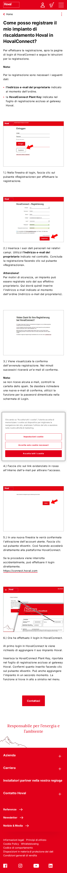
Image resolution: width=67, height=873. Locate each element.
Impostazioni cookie (34, 437)
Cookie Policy (11, 843)
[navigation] (61, 5)
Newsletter (10, 817)
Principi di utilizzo (36, 839)
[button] (33, 700)
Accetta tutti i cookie (33, 453)
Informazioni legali (13, 839)
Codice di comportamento (18, 847)
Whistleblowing (30, 843)
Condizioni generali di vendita (20, 855)
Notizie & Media (13, 825)
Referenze (10, 809)
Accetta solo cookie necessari (33, 445)
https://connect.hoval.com (20, 570)
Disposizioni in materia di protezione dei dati (28, 851)
